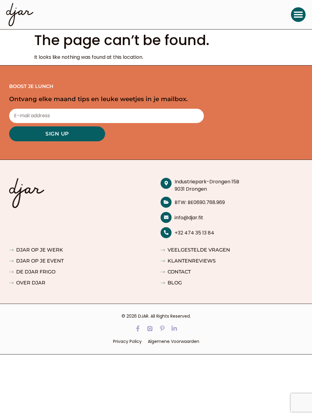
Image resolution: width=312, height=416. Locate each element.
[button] (298, 14)
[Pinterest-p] (162, 329)
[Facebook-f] (138, 329)
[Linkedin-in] (174, 329)
